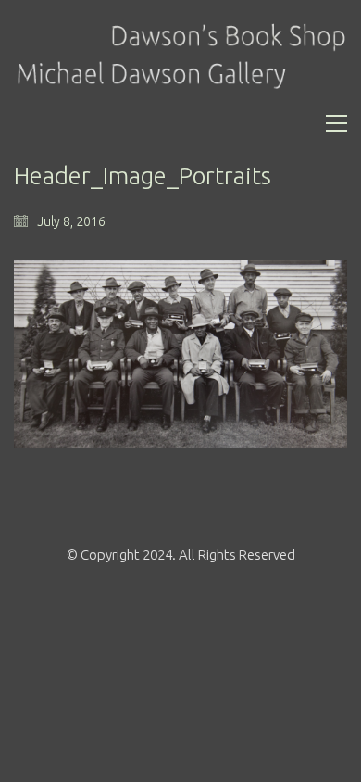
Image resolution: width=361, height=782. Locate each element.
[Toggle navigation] (336, 123)
